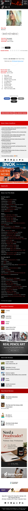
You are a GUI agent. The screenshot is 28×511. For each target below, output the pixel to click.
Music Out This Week (7, 193)
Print (14, 101)
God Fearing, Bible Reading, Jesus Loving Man (16, 374)
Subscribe (20, 498)
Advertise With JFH (15, 497)
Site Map (21, 496)
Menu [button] (6, 7)
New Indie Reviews (7, 358)
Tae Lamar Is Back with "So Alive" (8, 143)
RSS (17, 155)
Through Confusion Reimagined (13, 369)
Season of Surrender (10, 329)
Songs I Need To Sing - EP (11, 363)
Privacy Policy (23, 509)
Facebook (7, 98)
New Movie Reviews (7, 391)
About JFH (4, 496)
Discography (9, 38)
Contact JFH (10, 496)
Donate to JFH (10, 498)
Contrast (7, 380)
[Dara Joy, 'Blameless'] (14, 18)
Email (21, 98)
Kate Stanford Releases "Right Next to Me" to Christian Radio (14, 131)
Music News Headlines (8, 123)
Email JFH (16, 496)
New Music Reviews (7, 306)
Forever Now (8, 317)
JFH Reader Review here (17, 61)
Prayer (15, 498)
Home (25, 498)
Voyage (7, 323)
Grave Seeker (9, 385)
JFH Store (4, 498)
